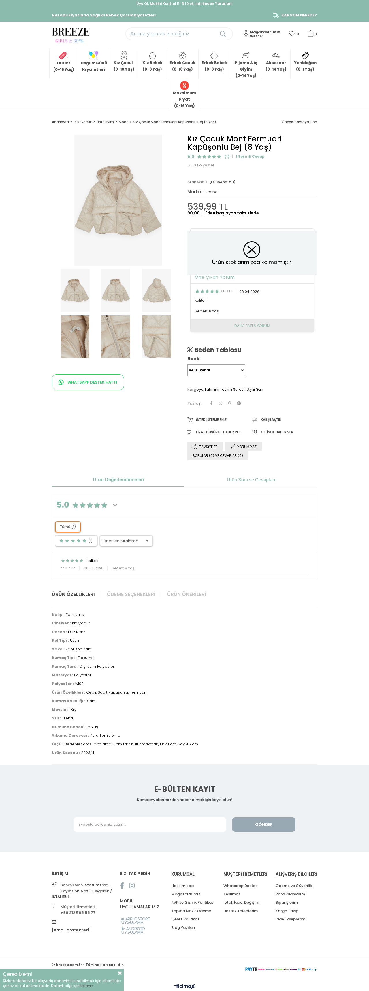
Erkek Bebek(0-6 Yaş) (214, 66)
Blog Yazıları (183, 927)
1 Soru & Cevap (250, 156)
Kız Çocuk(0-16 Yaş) (124, 66)
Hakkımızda (182, 886)
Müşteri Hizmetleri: (78, 909)
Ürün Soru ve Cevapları (251, 479)
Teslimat (231, 894)
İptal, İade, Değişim (241, 902)
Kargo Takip (287, 911)
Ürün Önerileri (186, 594)
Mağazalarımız (185, 894)
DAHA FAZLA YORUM (252, 325)
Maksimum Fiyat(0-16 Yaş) (184, 99)
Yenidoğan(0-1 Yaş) (305, 66)
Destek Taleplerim (240, 911)
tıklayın (86, 985)
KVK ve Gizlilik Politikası (193, 902)
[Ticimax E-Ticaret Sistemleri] (184, 987)
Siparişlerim (287, 902)
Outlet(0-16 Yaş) (63, 66)
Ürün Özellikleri (73, 594)
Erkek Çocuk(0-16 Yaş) (182, 66)
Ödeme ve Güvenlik (294, 886)
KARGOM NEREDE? (299, 15)
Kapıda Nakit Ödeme (191, 911)
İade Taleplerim (290, 919)
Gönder (264, 824)
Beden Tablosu (217, 350)
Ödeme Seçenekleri (131, 594)
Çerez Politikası (186, 919)
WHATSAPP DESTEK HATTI (92, 382)
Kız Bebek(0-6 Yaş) (152, 66)
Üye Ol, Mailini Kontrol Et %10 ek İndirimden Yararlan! (184, 3)
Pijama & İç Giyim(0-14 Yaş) (246, 69)
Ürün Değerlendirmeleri (118, 479)
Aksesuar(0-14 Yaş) (276, 66)
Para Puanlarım (290, 894)
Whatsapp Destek (240, 886)
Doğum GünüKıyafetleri (94, 66)
